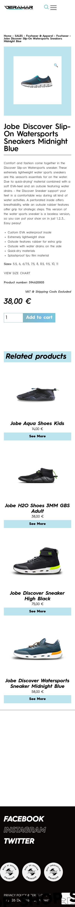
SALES (19, 36)
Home (7, 36)
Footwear (62, 36)
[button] (56, 65)
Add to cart (39, 317)
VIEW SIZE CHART (17, 273)
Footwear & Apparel (39, 36)
